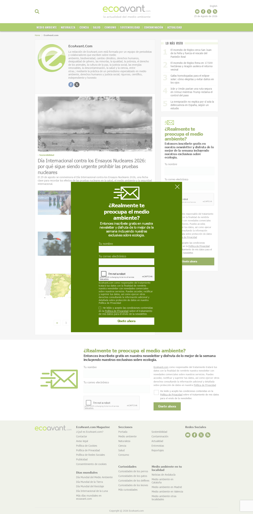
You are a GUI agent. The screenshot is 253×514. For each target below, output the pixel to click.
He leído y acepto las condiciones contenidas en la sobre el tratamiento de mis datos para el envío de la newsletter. (126, 311)
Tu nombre (106, 243)
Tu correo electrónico (112, 256)
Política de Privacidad (110, 302)
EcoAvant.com (106, 282)
